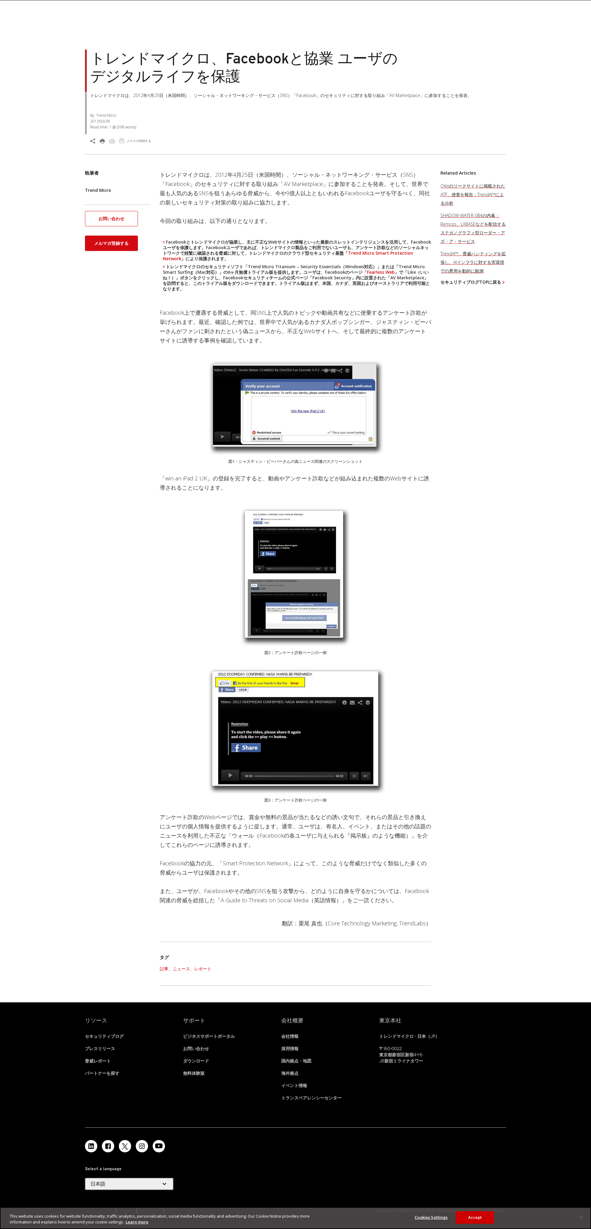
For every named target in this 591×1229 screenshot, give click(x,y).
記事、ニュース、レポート (185, 969)
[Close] (581, 1217)
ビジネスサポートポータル (209, 1036)
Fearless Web (381, 272)
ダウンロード (196, 1060)
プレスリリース (100, 1048)
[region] (295, 1218)
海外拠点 (290, 1073)
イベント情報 (294, 1085)
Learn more (137, 1222)
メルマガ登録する (111, 243)
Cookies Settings (431, 1217)
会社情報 (290, 1036)
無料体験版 (194, 1073)
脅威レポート (98, 1060)
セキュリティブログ (104, 1036)
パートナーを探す (102, 1073)
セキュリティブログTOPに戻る (470, 282)
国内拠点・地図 (296, 1060)
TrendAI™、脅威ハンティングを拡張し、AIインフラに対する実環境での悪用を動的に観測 (473, 262)
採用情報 (290, 1048)
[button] (111, 220)
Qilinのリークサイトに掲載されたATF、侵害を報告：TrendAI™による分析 (472, 194)
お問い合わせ (111, 218)
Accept (475, 1217)
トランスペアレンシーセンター (311, 1097)
